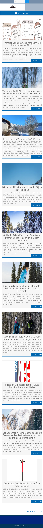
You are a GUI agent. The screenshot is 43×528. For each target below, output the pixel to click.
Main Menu (23, 13)
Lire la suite (36, 61)
